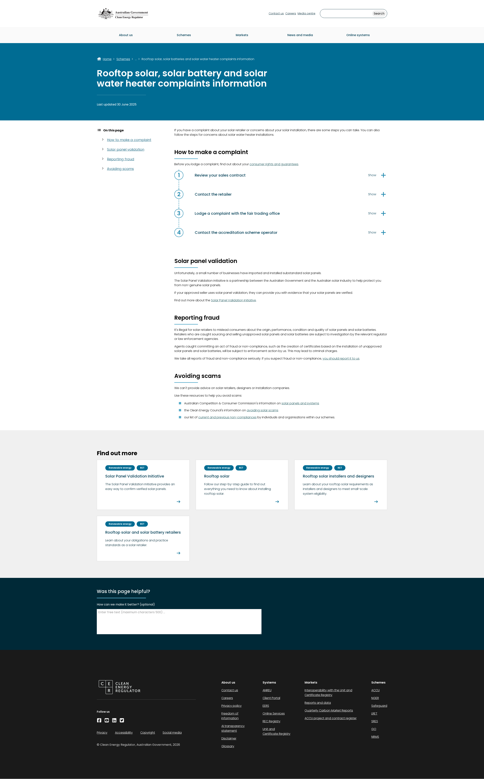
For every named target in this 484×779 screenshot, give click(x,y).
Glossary (227, 746)
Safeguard (379, 706)
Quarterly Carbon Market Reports (329, 710)
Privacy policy (231, 706)
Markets (242, 35)
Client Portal (271, 698)
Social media (172, 732)
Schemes (184, 35)
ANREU (267, 690)
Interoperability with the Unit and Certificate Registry (328, 692)
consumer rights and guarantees (274, 164)
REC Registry (271, 721)
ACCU (375, 690)
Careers (290, 13)
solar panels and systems (300, 403)
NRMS (375, 737)
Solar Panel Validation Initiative (233, 300)
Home (107, 59)
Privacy (102, 732)
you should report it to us (341, 358)
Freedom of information (230, 715)
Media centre (306, 13)
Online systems (358, 35)
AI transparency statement (233, 728)
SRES (374, 721)
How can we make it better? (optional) (126, 604)
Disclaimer (228, 738)
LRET (374, 713)
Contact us (276, 13)
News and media (300, 35)
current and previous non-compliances (227, 417)
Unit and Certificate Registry (276, 731)
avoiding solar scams (262, 410)
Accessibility (124, 732)
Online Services (274, 713)
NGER (375, 698)
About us (126, 35)
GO (373, 729)
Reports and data (318, 703)
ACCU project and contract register (331, 718)
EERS (266, 706)
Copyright (147, 732)
